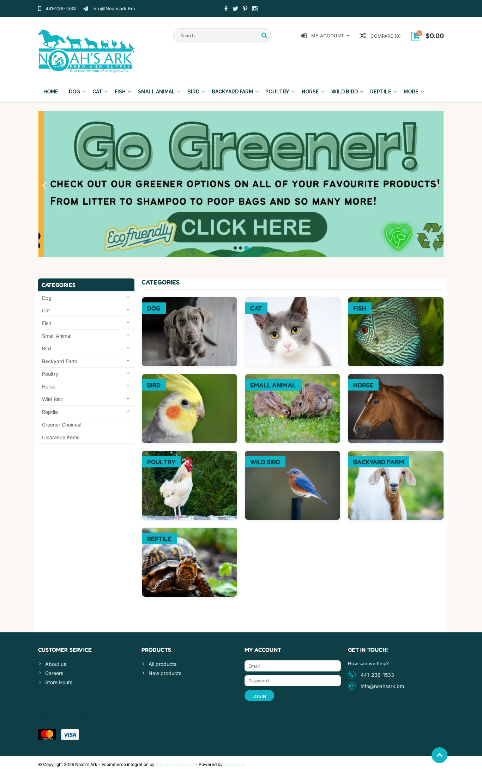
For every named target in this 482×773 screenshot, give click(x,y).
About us (55, 664)
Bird (193, 91)
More (411, 91)
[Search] (264, 35)
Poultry (277, 91)
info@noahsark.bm (382, 686)
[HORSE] (395, 378)
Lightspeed (235, 764)
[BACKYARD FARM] (395, 455)
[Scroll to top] (439, 755)
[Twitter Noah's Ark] (235, 9)
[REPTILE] (189, 531)
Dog (74, 91)
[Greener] (241, 184)
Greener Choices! (62, 425)
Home (50, 91)
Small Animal (156, 91)
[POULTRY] (189, 455)
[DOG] (189, 301)
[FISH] (395, 301)
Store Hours (58, 682)
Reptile (380, 91)
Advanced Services (175, 764)
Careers (54, 673)
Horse (310, 91)
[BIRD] (189, 378)
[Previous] (44, 185)
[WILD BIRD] (292, 455)
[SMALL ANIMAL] (292, 378)
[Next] (437, 185)
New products (165, 673)
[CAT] (292, 301)
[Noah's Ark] (86, 50)
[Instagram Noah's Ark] (254, 9)
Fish (120, 91)
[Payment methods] (47, 734)
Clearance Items (60, 437)
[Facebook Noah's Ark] (226, 9)
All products (162, 664)
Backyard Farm (232, 91)
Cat (97, 91)
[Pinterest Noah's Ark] (245, 9)
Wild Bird (344, 91)
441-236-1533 (377, 675)
